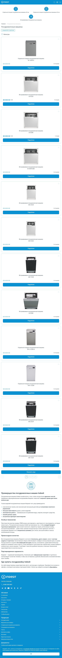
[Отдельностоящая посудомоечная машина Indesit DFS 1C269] (31, 372)
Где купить (4, 597)
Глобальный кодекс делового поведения (12, 645)
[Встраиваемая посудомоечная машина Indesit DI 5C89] (31, 119)
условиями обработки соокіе (31, 648)
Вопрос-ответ (4, 607)
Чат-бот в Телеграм (6, 581)
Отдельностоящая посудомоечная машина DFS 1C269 (31, 384)
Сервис (3, 604)
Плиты (3, 629)
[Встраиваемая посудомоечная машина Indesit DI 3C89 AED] (31, 155)
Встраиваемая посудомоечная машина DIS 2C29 (31, 420)
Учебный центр (5, 614)
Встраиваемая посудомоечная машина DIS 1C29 (31, 456)
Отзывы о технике (6, 600)
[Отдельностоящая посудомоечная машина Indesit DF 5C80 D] (31, 47)
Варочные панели (6, 637)
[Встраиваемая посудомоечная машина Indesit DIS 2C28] (31, 192)
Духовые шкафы (5, 632)
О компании (4, 595)
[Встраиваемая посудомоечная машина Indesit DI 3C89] (31, 300)
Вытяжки (3, 634)
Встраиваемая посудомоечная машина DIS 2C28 (31, 204)
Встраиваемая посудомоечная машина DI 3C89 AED (31, 167)
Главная (3, 23)
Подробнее (31, 68)
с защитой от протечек (8, 30)
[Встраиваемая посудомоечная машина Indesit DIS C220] (31, 228)
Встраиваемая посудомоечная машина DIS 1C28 (31, 276)
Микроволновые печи (7, 639)
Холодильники (5, 620)
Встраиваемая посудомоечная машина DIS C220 (31, 240)
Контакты (4, 602)
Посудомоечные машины (8, 627)
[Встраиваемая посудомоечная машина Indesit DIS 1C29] (31, 445)
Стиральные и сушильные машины (10, 625)
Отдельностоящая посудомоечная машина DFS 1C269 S (31, 348)
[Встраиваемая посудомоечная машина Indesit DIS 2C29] (31, 408)
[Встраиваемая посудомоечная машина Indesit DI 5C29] (31, 83)
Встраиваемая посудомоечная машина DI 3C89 (31, 312)
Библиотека (4, 611)
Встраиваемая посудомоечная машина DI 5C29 (31, 95)
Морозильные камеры (7, 622)
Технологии (4, 609)
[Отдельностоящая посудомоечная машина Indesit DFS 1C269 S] (31, 336)
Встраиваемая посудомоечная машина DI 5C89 (31, 131)
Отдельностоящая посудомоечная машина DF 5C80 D (31, 59)
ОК (31, 654)
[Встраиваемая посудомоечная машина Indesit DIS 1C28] (31, 264)
